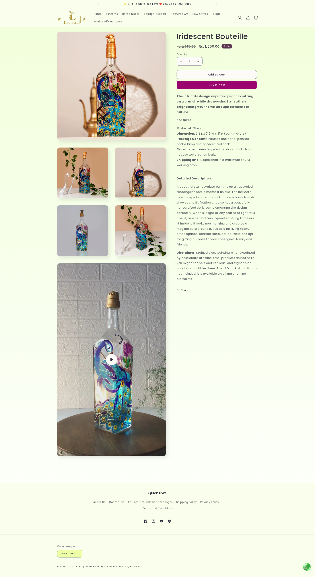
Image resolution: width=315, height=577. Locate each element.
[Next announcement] (217, 4)
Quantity (182, 54)
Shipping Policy (186, 502)
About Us (99, 502)
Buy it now (217, 85)
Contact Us (117, 502)
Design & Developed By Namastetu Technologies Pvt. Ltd (110, 566)
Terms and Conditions (157, 508)
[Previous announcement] (98, 4)
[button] (240, 18)
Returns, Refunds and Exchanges (150, 502)
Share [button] (185, 290)
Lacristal (72, 566)
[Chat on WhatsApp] (306, 567)
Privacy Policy (209, 502)
